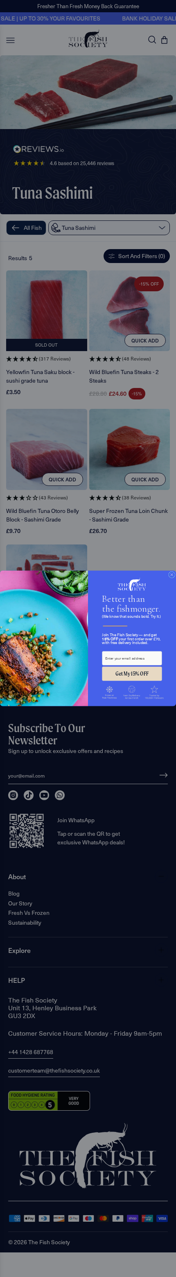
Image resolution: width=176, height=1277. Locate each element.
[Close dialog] (172, 575)
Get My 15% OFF (131, 674)
